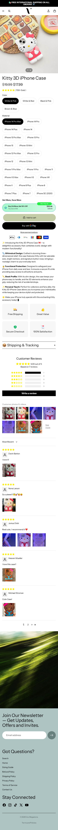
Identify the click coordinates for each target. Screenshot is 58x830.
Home (5, 763)
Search (5, 758)
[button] (8, 90)
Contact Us (7, 789)
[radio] (29, 208)
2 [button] (28, 624)
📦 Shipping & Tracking (20, 345)
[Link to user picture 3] (39, 540)
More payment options (29, 232)
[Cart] (55, 11)
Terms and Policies (29, 823)
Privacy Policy (8, 780)
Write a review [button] (29, 393)
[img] (8, 449)
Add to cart (31, 217)
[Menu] (3, 11)
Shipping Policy (9, 776)
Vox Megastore (32, 817)
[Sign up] (52, 735)
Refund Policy (8, 772)
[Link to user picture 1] (9, 470)
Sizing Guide (7, 767)
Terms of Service (9, 785)
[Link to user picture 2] (24, 540)
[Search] (9, 11)
